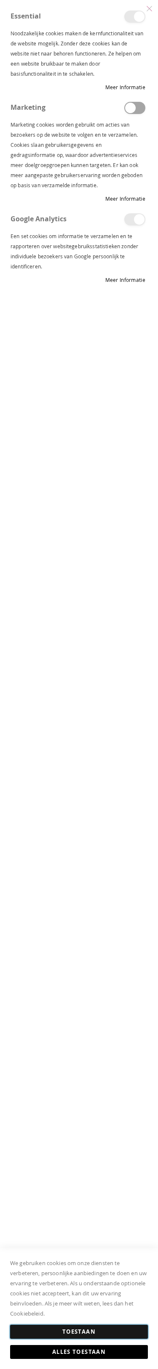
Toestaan (79, 1331)
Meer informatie (125, 87)
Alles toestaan (79, 1352)
